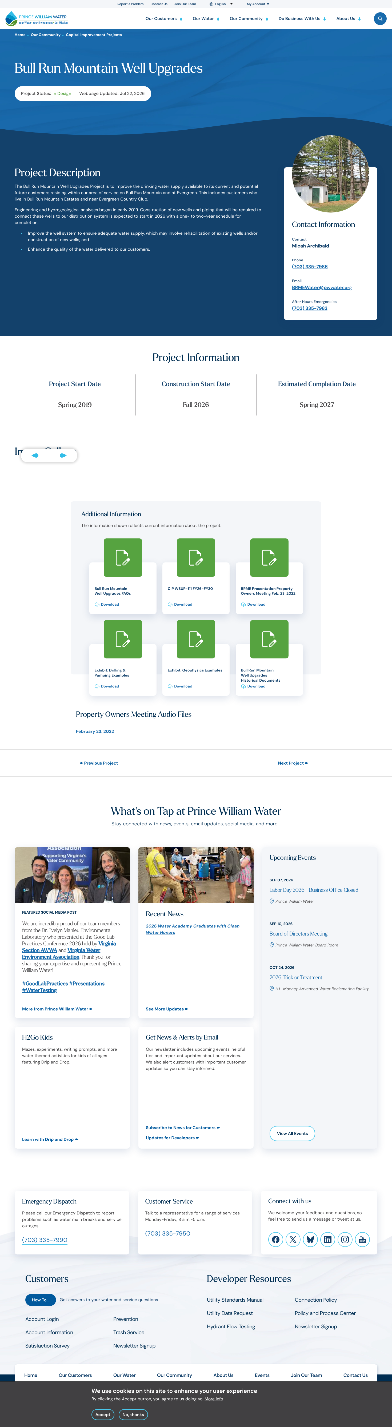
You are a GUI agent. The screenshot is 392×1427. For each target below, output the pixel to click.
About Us (223, 1375)
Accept (102, 1414)
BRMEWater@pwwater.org (322, 287)
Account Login (42, 1319)
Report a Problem (130, 4)
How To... (40, 1300)
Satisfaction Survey (47, 1345)
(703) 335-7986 (310, 266)
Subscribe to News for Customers (180, 1127)
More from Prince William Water (55, 1009)
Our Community (46, 35)
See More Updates (165, 1009)
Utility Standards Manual (235, 1300)
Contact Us (159, 4)
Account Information (49, 1332)
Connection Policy (316, 1300)
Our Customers (75, 1375)
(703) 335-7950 (168, 1233)
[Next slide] (63, 455)
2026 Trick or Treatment (296, 978)
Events (262, 1375)
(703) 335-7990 (44, 1240)
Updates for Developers (170, 1137)
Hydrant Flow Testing (231, 1326)
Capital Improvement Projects (94, 35)
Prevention (125, 1319)
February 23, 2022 (95, 731)
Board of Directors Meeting (298, 934)
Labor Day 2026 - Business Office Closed (314, 890)
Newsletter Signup (134, 1345)
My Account (256, 4)
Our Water (124, 1375)
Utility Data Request (230, 1313)
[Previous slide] (35, 455)
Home (20, 35)
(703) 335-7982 (309, 308)
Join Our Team (185, 4)
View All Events (292, 1133)
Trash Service (128, 1332)
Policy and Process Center (325, 1313)
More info (214, 1399)
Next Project (291, 763)
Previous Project (101, 763)
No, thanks (133, 1414)
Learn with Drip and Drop (48, 1139)
